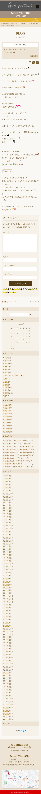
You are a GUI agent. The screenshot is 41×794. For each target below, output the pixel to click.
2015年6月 (6, 549)
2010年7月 (6, 713)
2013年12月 (7, 596)
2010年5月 (6, 719)
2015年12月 (7, 537)
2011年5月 (6, 684)
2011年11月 (7, 666)
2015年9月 (6, 546)
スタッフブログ (20, 37)
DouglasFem (27, 449)
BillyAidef (26, 461)
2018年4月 (6, 514)
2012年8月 (6, 640)
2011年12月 (7, 663)
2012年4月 (6, 652)
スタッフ (6, 361)
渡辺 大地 (6, 390)
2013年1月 (6, 625)
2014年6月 (6, 578)
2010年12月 (7, 699)
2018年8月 (6, 502)
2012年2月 (6, 657)
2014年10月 (7, 570)
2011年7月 (6, 678)
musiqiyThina (27, 455)
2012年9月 (6, 637)
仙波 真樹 (6, 370)
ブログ (30, 23)
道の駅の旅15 (7, 428)
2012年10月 (7, 634)
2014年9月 (6, 572)
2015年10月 (7, 543)
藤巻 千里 (6, 364)
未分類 (5, 378)
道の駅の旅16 (7, 425)
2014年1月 (6, 593)
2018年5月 (6, 511)
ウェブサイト (8, 274)
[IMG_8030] (18, 164)
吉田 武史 (6, 372)
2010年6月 (6, 716)
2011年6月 (6, 681)
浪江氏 (5, 396)
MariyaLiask (27, 467)
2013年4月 (6, 616)
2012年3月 (6, 655)
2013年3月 (6, 619)
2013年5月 (6, 613)
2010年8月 (6, 710)
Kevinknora (26, 446)
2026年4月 (6, 485)
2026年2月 (6, 487)
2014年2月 (6, 590)
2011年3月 (6, 690)
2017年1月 (6, 523)
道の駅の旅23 (7, 405)
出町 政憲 (6, 381)
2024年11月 (7, 496)
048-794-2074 (21, 13)
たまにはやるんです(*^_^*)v (12, 440)
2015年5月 (6, 552)
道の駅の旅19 (7, 417)
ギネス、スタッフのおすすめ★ (12, 375)
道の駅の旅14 (7, 431)
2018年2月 (6, 520)
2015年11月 (7, 540)
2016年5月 (6, 531)
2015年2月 (6, 558)
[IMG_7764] (7, 164)
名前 (5, 257)
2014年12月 (7, 564)
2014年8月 (6, 575)
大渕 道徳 (6, 387)
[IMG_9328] (7, 171)
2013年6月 (6, 611)
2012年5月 (6, 649)
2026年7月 (6, 476)
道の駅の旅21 (7, 411)
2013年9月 (6, 605)
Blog (20, 33)
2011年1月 (6, 696)
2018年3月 (6, 517)
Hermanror (26, 464)
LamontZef (26, 443)
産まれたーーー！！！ (10, 302)
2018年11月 (7, 499)
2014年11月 (7, 567)
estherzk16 (26, 440)
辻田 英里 (33, 56)
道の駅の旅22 (7, 408)
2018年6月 (6, 508)
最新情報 (6, 358)
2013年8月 (6, 608)
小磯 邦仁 (6, 367)
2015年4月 (6, 555)
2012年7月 (6, 643)
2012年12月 (7, 628)
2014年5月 (6, 581)
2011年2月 (6, 693)
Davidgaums (27, 452)
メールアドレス (9, 265)
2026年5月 (6, 482)
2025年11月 (7, 493)
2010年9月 (6, 707)
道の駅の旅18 (7, 420)
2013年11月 (7, 599)
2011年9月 (6, 672)
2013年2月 (6, 622)
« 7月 (12, 348)
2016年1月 (6, 534)
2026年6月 (6, 479)
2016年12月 (7, 526)
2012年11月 (7, 631)
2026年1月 (6, 490)
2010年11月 (7, 701)
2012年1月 (6, 660)
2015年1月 (6, 561)
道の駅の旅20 (7, 414)
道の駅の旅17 (7, 422)
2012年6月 (6, 646)
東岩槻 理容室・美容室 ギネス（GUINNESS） (14, 23)
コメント (6, 232)
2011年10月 (7, 669)
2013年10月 (7, 602)
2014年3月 (6, 587)
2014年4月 (6, 584)
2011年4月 (6, 687)
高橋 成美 (6, 384)
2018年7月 (6, 505)
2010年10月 (7, 704)
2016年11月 (7, 528)
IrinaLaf (25, 458)
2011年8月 (6, 675)
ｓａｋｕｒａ (34, 302)
